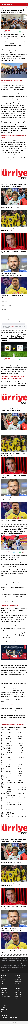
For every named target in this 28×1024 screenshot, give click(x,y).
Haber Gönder (18, 994)
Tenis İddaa (3, 1007)
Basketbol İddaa (18, 979)
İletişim (2, 985)
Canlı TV (2, 994)
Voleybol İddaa (18, 985)
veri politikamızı (14, 1022)
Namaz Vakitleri (18, 996)
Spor (2, 8)
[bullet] (12, 321)
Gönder (13, 323)
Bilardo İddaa (17, 983)
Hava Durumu (18, 992)
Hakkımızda (3, 983)
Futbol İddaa (17, 977)
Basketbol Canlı (4, 1009)
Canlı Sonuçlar (4, 992)
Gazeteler (17, 990)
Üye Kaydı (3, 979)
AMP (2, 1011)
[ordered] (10, 321)
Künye (2, 981)
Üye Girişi (3, 977)
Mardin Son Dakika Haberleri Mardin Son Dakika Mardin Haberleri (12, 7)
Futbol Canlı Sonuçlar (5, 996)
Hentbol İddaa (18, 981)
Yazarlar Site (3, 1005)
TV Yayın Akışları (18, 998)
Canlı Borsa (3, 990)
